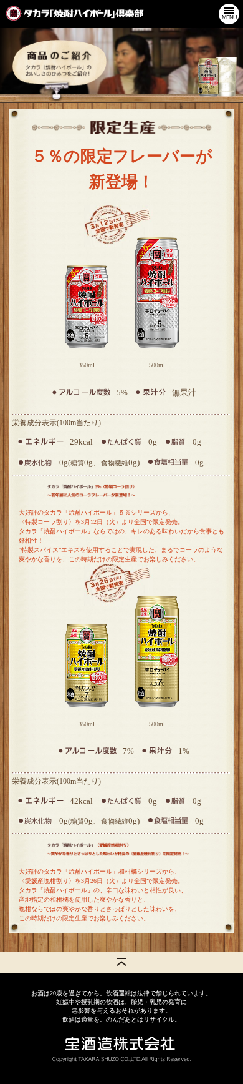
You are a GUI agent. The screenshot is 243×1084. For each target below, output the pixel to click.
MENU (229, 17)
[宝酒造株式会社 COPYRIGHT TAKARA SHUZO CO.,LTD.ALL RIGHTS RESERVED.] (121, 1049)
